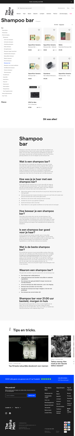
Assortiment (60, 388)
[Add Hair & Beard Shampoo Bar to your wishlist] (54, 58)
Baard (57, 394)
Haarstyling (4, 30)
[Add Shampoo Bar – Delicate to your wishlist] (54, 30)
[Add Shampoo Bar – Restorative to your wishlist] (39, 58)
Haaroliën (5, 77)
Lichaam (10, 363)
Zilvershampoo (7, 72)
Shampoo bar (7, 63)
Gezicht (58, 396)
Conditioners (6, 74)
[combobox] (30, 8)
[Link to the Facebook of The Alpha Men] (10, 413)
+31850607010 (22, 423)
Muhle (68, 401)
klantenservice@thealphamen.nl (27, 425)
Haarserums (6, 84)
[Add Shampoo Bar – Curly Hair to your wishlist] (69, 58)
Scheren (58, 401)
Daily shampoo (7, 46)
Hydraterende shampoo (9, 53)
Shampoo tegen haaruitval (10, 51)
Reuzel (69, 393)
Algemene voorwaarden (48, 432)
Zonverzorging (60, 406)
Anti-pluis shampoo (8, 42)
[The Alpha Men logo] (9, 11)
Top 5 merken (69, 389)
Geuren (58, 404)
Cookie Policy (48, 412)
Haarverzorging (5, 35)
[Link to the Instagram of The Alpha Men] (6, 413)
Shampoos (5, 37)
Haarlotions (5, 79)
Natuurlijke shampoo (9, 56)
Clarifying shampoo (8, 44)
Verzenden (47, 407)
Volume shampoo (8, 70)
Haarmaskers (6, 86)
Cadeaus (58, 409)
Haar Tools (4, 95)
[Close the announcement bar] (71, 2)
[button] (13, 28)
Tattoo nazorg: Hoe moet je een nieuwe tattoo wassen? (59, 364)
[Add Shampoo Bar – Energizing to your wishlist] (39, 30)
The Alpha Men (48, 389)
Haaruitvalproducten (7, 93)
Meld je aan (31, 395)
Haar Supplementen (7, 91)
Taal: (16, 407)
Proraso (69, 396)
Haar (2, 28)
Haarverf (5, 81)
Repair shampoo (8, 58)
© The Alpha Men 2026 (49, 428)
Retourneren (48, 410)
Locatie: (7, 407)
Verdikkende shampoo (9, 67)
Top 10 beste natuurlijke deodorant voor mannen (28, 366)
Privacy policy (57, 432)
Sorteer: (56, 24)
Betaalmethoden (49, 405)
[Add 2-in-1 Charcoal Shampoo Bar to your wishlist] (39, 87)
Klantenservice (49, 393)
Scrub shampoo (7, 60)
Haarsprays (4, 32)
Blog (10, 329)
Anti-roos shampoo (8, 39)
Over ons (47, 400)
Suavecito (69, 398)
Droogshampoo (7, 49)
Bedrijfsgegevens (49, 402)
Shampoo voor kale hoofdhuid (11, 65)
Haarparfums (6, 88)
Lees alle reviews (62, 378)
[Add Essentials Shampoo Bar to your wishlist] (69, 30)
